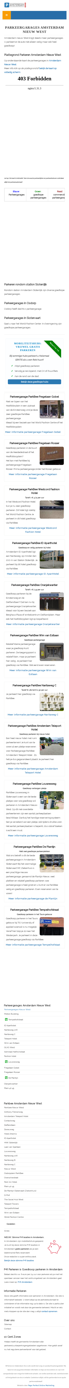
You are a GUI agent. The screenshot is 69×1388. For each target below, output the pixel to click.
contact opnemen (49, 1311)
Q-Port (7, 1195)
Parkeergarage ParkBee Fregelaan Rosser (34, 443)
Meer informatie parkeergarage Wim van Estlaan (33, 672)
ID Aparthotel (10, 1025)
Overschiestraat (11, 1178)
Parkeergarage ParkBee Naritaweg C (34, 685)
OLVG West (9, 1047)
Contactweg (9, 1121)
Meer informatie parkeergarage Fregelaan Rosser (33, 476)
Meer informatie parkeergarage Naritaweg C (33, 714)
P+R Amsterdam (25, 1282)
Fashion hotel (10, 1056)
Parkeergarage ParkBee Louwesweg (34, 783)
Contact (7, 1329)
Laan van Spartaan (12, 1147)
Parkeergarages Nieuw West (17, 1009)
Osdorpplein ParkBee (13, 1173)
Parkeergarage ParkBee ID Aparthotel (34, 543)
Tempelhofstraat (11, 1208)
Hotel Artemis (10, 1134)
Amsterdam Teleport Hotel (16, 1116)
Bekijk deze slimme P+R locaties (19, 1260)
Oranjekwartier (11, 1084)
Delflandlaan (9, 1125)
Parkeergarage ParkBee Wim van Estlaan (34, 635)
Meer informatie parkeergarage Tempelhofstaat (33, 944)
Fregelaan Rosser (12, 1072)
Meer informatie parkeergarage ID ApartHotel (33, 574)
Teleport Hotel (10, 1039)
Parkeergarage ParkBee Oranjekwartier (34, 585)
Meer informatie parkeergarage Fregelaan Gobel (33, 432)
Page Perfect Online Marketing (41, 1385)
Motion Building (11, 1014)
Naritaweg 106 (10, 1030)
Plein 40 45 (9, 1088)
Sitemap (8, 1324)
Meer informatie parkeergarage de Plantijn (33, 898)
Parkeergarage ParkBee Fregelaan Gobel (34, 396)
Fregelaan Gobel (11, 1068)
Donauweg (9, 1129)
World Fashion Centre (14, 1217)
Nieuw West (10, 1169)
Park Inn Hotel (10, 1182)
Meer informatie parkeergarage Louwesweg (33, 835)
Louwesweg (10, 1151)
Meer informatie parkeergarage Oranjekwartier (33, 624)
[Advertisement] (34, 242)
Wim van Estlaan (11, 1043)
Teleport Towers (11, 1204)
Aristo (6, 1231)
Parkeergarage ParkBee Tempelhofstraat (34, 909)
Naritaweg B (9, 1160)
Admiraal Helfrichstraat (14, 1052)
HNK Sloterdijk (11, 1143)
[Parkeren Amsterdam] (22, 4)
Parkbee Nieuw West (14, 1108)
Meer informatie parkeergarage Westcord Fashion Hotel (33, 530)
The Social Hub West (13, 1199)
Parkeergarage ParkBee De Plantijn (34, 846)
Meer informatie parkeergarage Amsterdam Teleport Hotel (33, 770)
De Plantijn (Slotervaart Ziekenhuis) (20, 1191)
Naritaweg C (9, 1034)
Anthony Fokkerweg (13, 1112)
